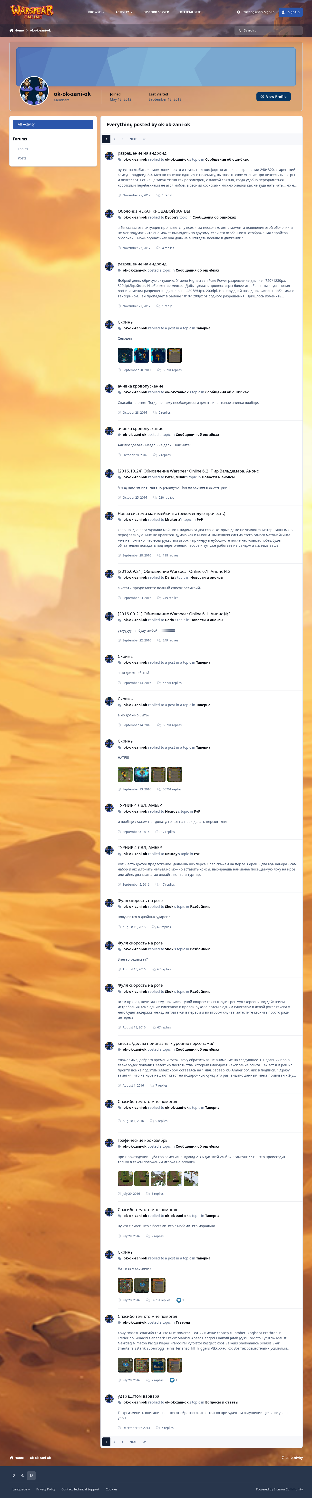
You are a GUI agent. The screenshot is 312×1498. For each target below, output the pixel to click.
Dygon (170, 217)
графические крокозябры (143, 1140)
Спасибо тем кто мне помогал (147, 1101)
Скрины (126, 322)
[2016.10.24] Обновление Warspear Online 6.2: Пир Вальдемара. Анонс (188, 471)
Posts (22, 158)
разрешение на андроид (142, 153)
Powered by (279, 1489)
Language (20, 1489)
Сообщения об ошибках (227, 159)
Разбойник (200, 906)
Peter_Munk (175, 477)
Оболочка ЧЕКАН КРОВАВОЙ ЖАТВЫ (154, 211)
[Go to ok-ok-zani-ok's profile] (109, 156)
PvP (200, 519)
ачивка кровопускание (140, 386)
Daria (169, 577)
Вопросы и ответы (221, 1402)
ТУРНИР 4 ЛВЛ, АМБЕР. (140, 805)
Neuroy (171, 811)
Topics (23, 149)
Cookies (111, 1489)
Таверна (203, 328)
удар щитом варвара (138, 1396)
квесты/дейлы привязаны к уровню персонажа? (166, 1043)
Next (133, 139)
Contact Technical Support (80, 1489)
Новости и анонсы (218, 477)
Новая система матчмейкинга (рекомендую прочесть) (171, 513)
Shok (169, 906)
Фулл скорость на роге (140, 900)
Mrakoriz (172, 519)
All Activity (26, 124)
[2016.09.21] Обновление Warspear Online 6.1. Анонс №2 (174, 571)
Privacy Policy (45, 1489)
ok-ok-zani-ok (135, 159)
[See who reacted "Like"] (178, 1300)
